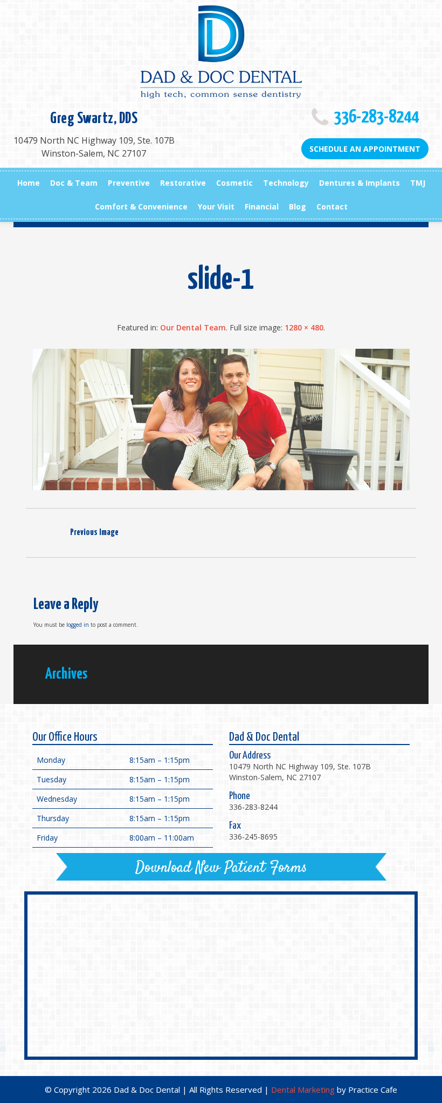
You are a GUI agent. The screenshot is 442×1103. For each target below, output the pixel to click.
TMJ (417, 183)
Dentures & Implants (359, 183)
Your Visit (216, 206)
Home (28, 183)
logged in (77, 624)
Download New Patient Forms (221, 868)
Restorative (183, 183)
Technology (286, 183)
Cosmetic (234, 183)
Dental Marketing (303, 1089)
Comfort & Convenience (141, 206)
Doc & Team (74, 183)
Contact (332, 206)
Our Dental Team (193, 327)
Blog (297, 206)
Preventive (129, 183)
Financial (262, 206)
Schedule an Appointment (364, 149)
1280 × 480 (304, 327)
